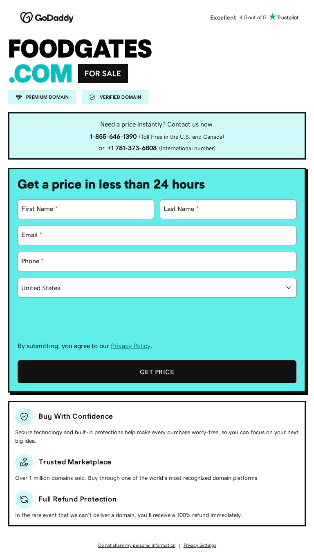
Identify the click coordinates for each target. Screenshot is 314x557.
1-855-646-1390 (113, 136)
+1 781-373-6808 (132, 147)
